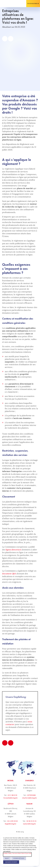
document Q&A (9, 573)
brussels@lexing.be (11, 798)
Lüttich (10, 804)
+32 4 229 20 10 (12, 821)
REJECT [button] (7, 858)
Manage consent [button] (11, 862)
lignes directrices (13, 549)
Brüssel (10, 780)
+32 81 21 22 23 (31, 821)
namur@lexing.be (29, 824)
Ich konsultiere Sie (33, 3)
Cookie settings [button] (18, 858)
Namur (29, 804)
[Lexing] (8, 3)
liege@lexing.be (10, 824)
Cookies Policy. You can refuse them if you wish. (17, 853)
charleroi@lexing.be (29, 798)
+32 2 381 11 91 (12, 795)
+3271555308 (31, 795)
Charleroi (29, 780)
